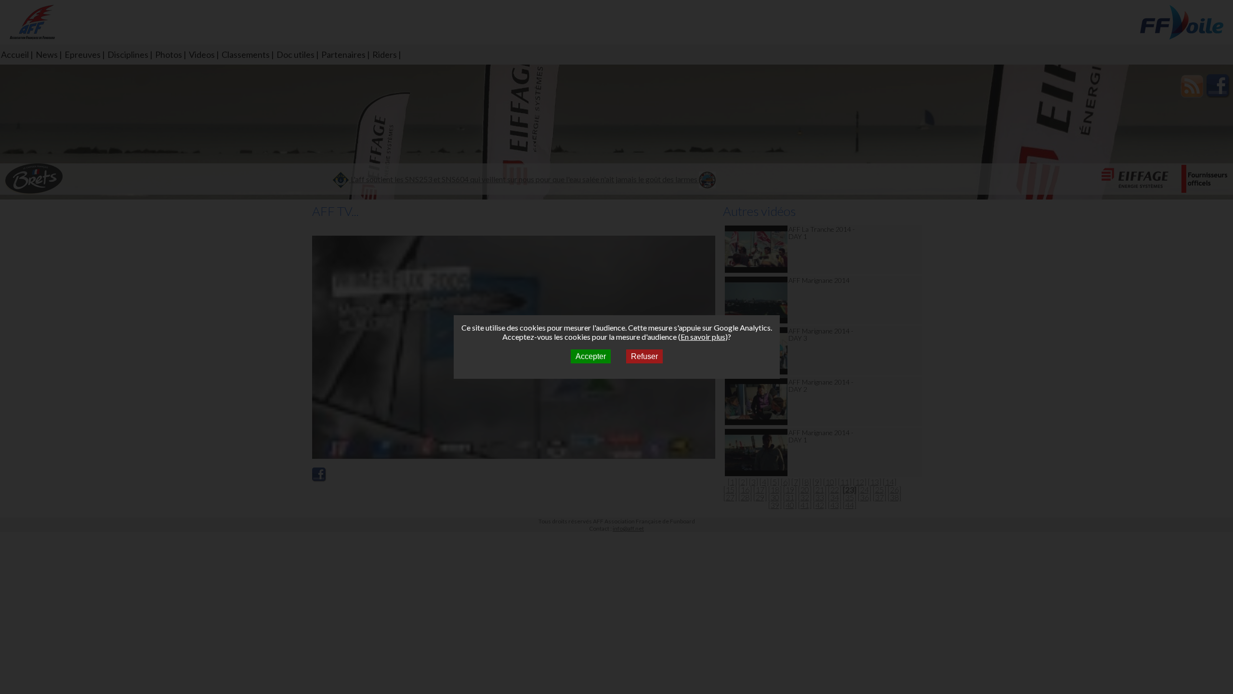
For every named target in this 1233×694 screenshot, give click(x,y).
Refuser (644, 356)
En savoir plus (703, 336)
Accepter (591, 356)
